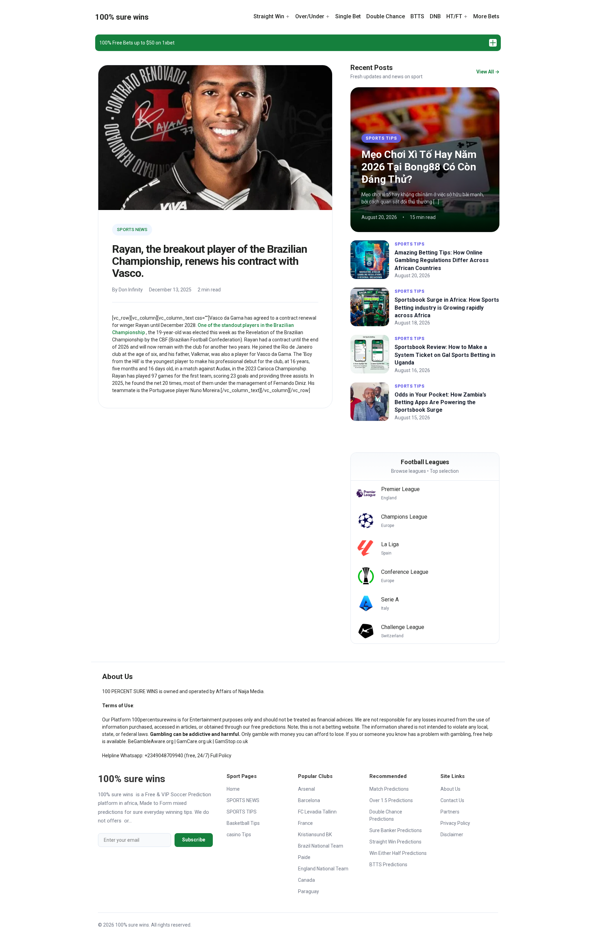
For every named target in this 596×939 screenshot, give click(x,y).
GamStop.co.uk (231, 741)
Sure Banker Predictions (395, 830)
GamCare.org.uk (194, 741)
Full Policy (220, 755)
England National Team (323, 868)
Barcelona (309, 800)
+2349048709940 (164, 755)
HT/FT (454, 16)
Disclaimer (451, 834)
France (305, 823)
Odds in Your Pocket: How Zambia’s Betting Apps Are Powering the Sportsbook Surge (440, 402)
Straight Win (269, 16)
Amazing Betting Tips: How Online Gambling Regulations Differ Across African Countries (442, 260)
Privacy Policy (455, 823)
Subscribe (193, 839)
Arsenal (306, 789)
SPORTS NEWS (132, 229)
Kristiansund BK (315, 834)
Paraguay (308, 891)
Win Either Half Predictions (398, 853)
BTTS (417, 16)
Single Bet (348, 16)
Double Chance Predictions (385, 815)
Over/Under (309, 16)
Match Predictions (389, 789)
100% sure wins (122, 17)
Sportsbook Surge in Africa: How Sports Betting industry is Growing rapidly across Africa (447, 308)
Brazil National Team (320, 846)
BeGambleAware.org (150, 741)
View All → (487, 71)
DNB (435, 16)
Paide (304, 857)
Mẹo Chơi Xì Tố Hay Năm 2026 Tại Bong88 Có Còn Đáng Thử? (419, 166)
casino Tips (239, 834)
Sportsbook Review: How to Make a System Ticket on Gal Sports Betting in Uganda (445, 355)
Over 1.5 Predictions (391, 800)
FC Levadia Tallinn (317, 812)
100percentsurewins (154, 719)
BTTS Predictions (388, 864)
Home (233, 789)
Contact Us (452, 800)
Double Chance (385, 16)
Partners (449, 812)
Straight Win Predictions (395, 842)
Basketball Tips (243, 823)
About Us (450, 789)
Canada (306, 880)
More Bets (486, 16)
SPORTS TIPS (381, 138)
